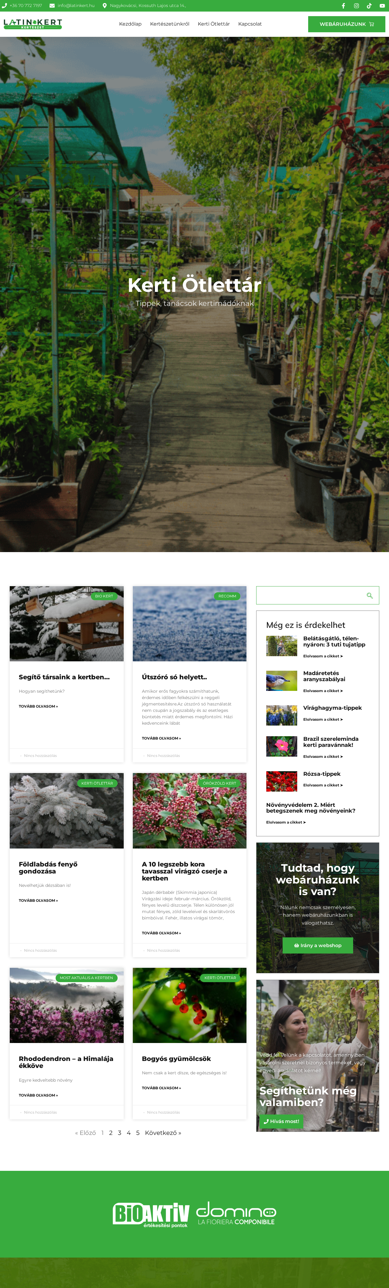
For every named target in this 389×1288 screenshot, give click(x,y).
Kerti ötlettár (214, 24)
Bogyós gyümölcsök (176, 1058)
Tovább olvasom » (38, 706)
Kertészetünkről (169, 24)
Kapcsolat (250, 24)
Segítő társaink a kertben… (64, 677)
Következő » (163, 1132)
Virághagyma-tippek (332, 708)
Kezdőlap (130, 24)
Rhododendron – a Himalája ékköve (66, 1062)
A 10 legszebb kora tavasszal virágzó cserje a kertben (184, 871)
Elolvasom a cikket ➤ (323, 656)
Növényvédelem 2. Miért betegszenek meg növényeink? (311, 808)
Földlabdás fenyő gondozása (48, 867)
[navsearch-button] (317, 595)
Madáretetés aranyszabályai (324, 676)
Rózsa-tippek (322, 774)
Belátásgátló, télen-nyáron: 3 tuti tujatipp (334, 641)
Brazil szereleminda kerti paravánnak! (331, 742)
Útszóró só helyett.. (174, 677)
